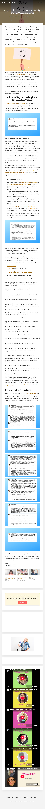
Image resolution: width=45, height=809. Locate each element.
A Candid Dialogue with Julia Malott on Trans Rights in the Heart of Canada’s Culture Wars (10, 577)
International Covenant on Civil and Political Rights (19, 184)
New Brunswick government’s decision (23, 74)
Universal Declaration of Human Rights (28, 182)
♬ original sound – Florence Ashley (19, 272)
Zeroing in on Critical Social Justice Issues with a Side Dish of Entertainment (22, 577)
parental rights (32, 208)
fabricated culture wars (32, 393)
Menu (41, 2)
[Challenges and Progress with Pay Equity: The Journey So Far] (34, 572)
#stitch (10, 268)
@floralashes (11, 266)
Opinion (12, 16)
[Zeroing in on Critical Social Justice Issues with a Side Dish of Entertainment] (22, 572)
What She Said (11, 2)
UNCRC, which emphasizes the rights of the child (24, 206)
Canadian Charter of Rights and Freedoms (16, 103)
